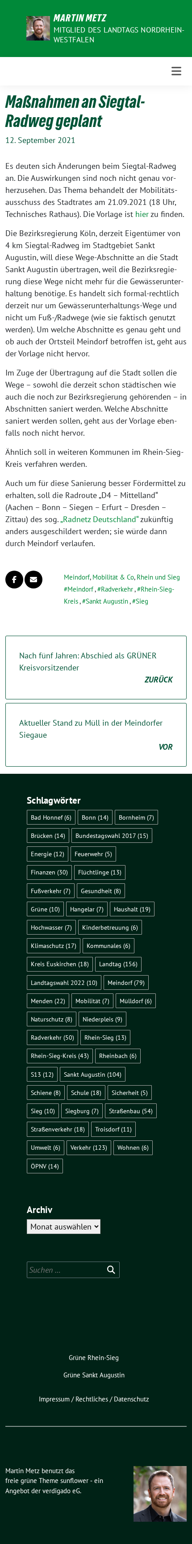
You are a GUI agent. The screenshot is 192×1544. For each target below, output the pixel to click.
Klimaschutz (53, 945)
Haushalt (132, 909)
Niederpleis (102, 1019)
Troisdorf (113, 1129)
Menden (48, 1001)
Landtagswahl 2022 (64, 982)
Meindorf (77, 577)
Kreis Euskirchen (60, 964)
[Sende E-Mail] (33, 579)
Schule (86, 1092)
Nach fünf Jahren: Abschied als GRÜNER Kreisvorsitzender (96, 667)
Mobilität (92, 1001)
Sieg (142, 601)
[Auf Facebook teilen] (14, 579)
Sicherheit (130, 1092)
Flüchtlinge (99, 872)
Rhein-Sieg (105, 1037)
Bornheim (136, 817)
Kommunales (108, 945)
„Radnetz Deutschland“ (99, 519)
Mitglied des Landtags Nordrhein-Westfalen (119, 35)
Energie (47, 854)
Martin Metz (80, 18)
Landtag (118, 964)
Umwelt (45, 1147)
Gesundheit (101, 890)
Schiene (46, 1092)
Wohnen (133, 1147)
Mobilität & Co (113, 577)
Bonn (95, 817)
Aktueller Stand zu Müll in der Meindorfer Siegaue (96, 735)
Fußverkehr (51, 890)
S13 (42, 1074)
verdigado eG (61, 1491)
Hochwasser (51, 927)
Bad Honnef (51, 817)
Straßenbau (131, 1111)
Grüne (45, 909)
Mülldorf (136, 1001)
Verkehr (89, 1147)
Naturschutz (51, 1019)
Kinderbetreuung (110, 927)
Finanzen (49, 872)
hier (142, 214)
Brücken (48, 835)
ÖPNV (45, 1166)
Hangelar (87, 909)
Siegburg (82, 1111)
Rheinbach (118, 1055)
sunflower (74, 1480)
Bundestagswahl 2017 (111, 835)
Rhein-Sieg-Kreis (60, 1055)
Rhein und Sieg (158, 577)
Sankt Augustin (107, 601)
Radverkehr (117, 589)
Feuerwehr (93, 854)
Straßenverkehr (58, 1129)
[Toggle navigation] (176, 71)
